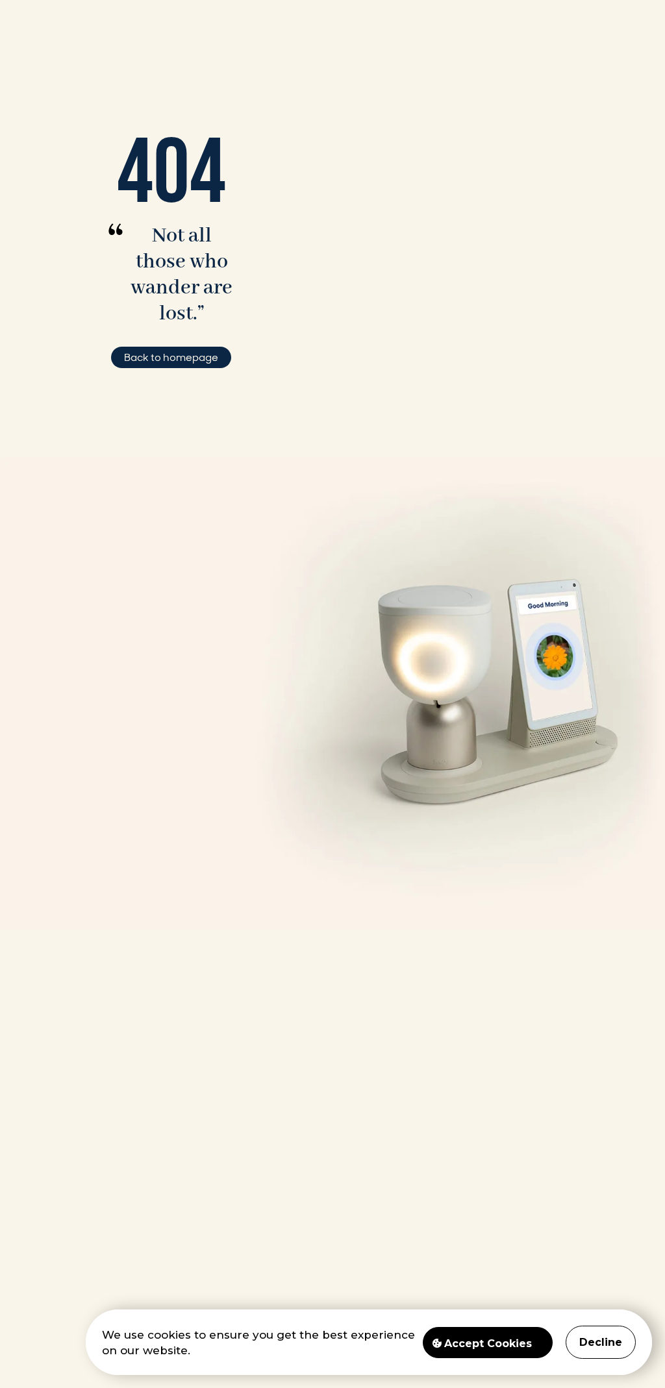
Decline (600, 1342)
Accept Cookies (488, 1343)
